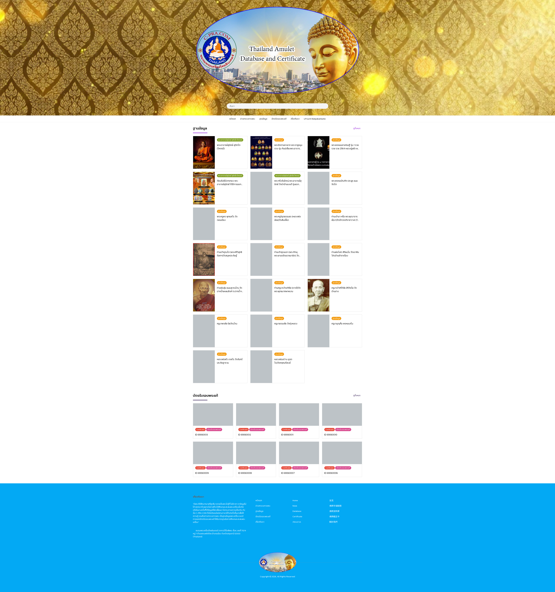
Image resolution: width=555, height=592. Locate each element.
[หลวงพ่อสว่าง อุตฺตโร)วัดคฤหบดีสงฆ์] (261, 366)
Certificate (297, 516)
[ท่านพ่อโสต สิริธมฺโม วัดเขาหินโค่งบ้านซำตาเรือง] (318, 259)
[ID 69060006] (342, 453)
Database (297, 511)
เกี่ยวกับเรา (260, 521)
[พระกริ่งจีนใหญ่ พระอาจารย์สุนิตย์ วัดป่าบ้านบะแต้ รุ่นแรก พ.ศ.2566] (261, 188)
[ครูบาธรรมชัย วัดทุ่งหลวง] (261, 331)
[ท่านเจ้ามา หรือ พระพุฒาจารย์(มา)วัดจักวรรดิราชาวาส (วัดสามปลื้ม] (318, 224)
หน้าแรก (259, 500)
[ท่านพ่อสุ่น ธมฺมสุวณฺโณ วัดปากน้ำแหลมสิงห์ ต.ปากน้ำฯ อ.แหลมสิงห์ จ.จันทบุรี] (204, 295)
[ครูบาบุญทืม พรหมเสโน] (318, 331)
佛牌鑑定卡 (334, 516)
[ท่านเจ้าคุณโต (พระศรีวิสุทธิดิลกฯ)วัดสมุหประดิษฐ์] (204, 259)
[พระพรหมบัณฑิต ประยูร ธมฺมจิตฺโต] (318, 188)
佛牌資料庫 (334, 511)
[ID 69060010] (342, 414)
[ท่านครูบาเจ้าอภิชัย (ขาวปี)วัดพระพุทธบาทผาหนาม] (261, 295)
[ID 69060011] (299, 414)
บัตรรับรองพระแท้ (263, 516)
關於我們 (333, 521)
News (295, 505)
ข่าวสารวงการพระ (263, 505)
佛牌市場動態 (335, 505)
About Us (297, 521)
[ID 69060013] (213, 414)
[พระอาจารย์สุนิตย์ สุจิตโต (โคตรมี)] (204, 152)
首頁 (331, 500)
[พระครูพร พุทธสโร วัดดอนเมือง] (204, 224)
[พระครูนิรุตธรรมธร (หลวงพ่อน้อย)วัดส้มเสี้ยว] (261, 224)
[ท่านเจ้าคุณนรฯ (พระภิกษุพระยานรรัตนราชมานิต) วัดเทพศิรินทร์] (261, 259)
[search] (325, 106)
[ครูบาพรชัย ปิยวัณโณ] (204, 331)
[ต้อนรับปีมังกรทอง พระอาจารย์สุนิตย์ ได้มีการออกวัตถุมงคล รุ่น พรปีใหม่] (204, 188)
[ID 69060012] (256, 414)
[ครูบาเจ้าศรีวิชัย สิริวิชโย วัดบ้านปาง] (318, 295)
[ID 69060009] (213, 453)
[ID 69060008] (256, 453)
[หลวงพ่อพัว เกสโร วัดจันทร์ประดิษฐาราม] (204, 366)
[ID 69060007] (299, 453)
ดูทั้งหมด (356, 128)
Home (295, 500)
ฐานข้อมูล (259, 511)
